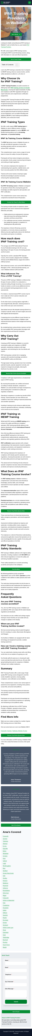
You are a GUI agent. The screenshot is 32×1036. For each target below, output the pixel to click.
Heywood (5, 885)
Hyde (4, 935)
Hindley (5, 878)
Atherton (20, 731)
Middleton (5, 883)
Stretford (5, 870)
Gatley (4, 910)
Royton (5, 917)
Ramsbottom (6, 890)
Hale (4, 903)
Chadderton (6, 905)
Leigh (4, 863)
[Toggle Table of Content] (16, 65)
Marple (5, 947)
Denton (5, 922)
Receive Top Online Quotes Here (16, 510)
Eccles (25, 731)
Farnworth (4, 731)
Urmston (5, 856)
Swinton (9, 731)
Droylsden (5, 907)
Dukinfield (5, 932)
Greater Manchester (8, 873)
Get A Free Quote (16, 825)
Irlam (4, 858)
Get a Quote (15, 34)
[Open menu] (29, 2)
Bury (4, 868)
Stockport (5, 925)
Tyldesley (14, 731)
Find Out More (16, 569)
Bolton (4, 851)
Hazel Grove (6, 944)
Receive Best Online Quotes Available (16, 373)
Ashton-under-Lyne (8, 927)
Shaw (4, 930)
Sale (4, 875)
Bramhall (5, 940)
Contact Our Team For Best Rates (16, 202)
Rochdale (5, 920)
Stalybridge (6, 937)
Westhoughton (7, 866)
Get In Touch (16, 1011)
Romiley (5, 942)
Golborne (5, 888)
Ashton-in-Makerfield (8, 900)
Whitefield (5, 853)
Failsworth (6, 898)
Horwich (5, 880)
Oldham (5, 912)
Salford (5, 861)
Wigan (4, 895)
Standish (5, 915)
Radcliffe (5, 848)
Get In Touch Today (16, 59)
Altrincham (6, 893)
